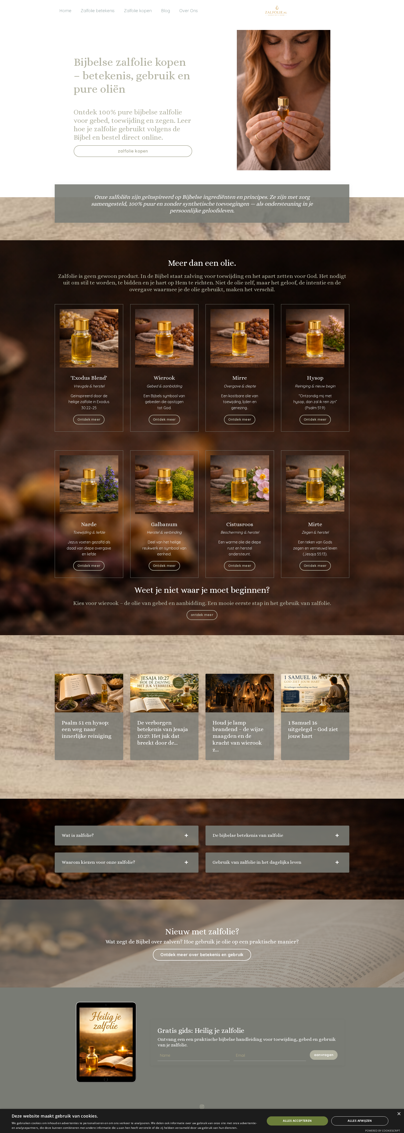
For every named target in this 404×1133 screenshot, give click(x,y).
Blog (165, 10)
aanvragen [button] (323, 1055)
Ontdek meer (88, 419)
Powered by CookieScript (382, 1130)
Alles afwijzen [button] (360, 1121)
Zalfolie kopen (138, 10)
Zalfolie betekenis (98, 10)
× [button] (398, 1114)
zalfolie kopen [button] (133, 151)
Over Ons (188, 10)
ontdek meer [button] (202, 615)
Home (65, 10)
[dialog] (202, 1121)
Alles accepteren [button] (297, 1121)
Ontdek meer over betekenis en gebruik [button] (201, 954)
